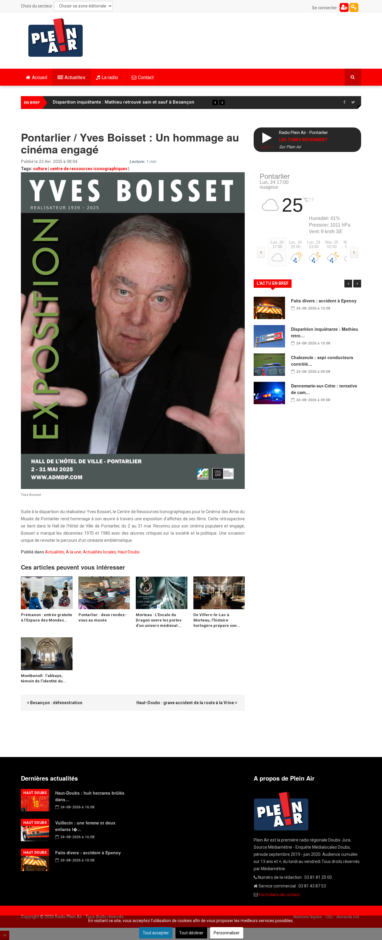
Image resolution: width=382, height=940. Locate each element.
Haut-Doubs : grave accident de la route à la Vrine (185, 702)
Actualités (54, 552)
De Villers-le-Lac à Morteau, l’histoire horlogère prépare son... (216, 620)
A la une (73, 552)
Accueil (39, 77)
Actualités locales (99, 552)
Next (357, 283)
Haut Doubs (129, 552)
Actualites (74, 77)
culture (40, 168)
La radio (109, 77)
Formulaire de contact (279, 894)
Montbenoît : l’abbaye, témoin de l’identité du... (43, 678)
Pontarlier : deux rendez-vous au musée (102, 617)
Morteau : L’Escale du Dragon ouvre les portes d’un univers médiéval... (158, 620)
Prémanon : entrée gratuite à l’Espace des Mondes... (46, 617)
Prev (348, 283)
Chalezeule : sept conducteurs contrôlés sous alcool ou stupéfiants (124, 102)
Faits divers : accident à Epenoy (324, 301)
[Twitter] (353, 102)
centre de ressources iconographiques (88, 168)
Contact (146, 77)
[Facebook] (344, 102)
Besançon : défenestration (55, 702)
